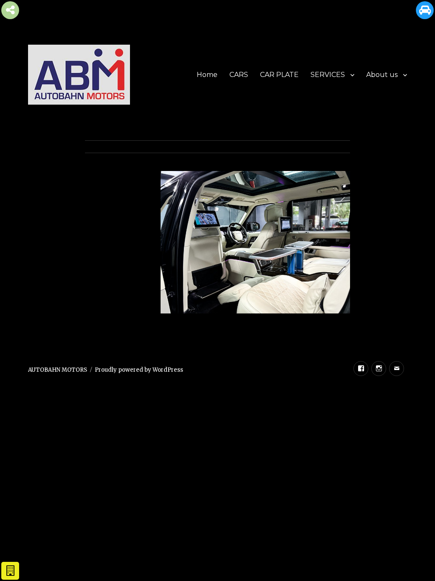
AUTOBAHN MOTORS (57, 369)
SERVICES (328, 75)
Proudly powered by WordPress (139, 369)
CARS (238, 75)
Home (207, 75)
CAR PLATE (279, 75)
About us (382, 75)
